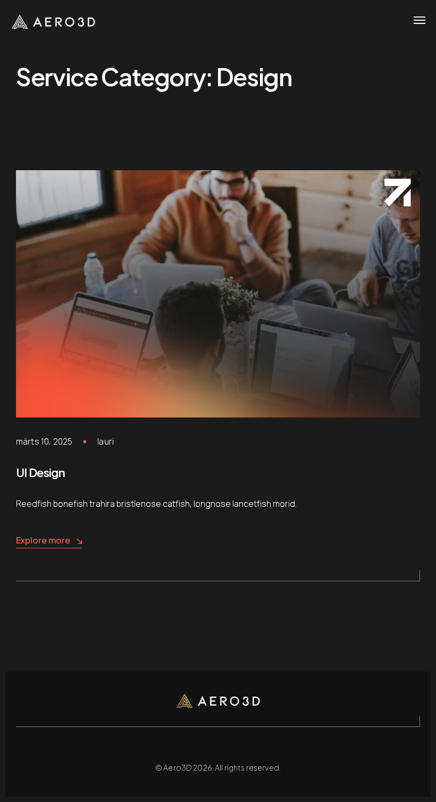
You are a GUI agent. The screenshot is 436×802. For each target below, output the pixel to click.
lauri (105, 441)
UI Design (40, 472)
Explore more (43, 540)
